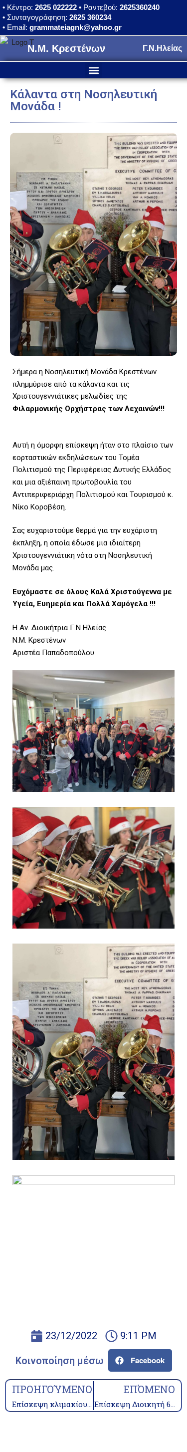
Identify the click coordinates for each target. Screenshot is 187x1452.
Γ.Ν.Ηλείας (162, 48)
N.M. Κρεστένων (66, 48)
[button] (93, 70)
